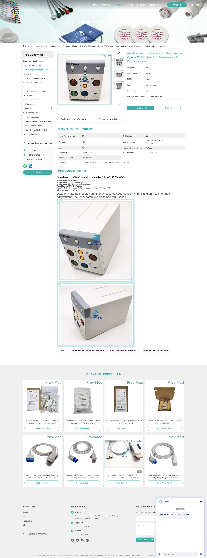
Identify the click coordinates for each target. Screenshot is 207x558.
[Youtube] (77, 541)
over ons (105, 5)
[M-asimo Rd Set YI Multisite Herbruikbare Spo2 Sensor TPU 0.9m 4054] (123, 399)
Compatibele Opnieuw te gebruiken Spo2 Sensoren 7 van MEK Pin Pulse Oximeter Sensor (123, 476)
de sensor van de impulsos (155, 350)
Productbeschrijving (108, 119)
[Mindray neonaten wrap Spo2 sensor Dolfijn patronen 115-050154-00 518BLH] (83, 399)
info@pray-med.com (35, 155)
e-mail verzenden (145, 540)
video (130, 5)
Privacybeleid (43, 555)
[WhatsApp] (25, 166)
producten (118, 5)
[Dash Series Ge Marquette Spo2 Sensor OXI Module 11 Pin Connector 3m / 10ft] (42, 454)
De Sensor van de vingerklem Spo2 (88, 350)
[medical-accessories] (87, 541)
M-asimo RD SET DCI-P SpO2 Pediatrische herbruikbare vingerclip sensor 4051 (42, 422)
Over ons (27, 517)
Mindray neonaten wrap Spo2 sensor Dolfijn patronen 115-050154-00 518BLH (83, 422)
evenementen (141, 5)
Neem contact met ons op (34, 534)
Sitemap (53, 555)
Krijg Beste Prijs (141, 108)
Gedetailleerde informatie (73, 119)
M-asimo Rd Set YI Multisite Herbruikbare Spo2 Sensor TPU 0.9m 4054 (124, 422)
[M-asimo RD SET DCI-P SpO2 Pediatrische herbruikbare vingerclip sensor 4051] (42, 399)
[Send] (201, 554)
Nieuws (26, 530)
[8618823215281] (82, 541)
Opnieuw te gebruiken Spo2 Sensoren (55, 46)
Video (25, 525)
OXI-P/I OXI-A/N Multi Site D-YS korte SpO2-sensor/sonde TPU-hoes (164, 422)
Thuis (95, 5)
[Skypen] (30, 166)
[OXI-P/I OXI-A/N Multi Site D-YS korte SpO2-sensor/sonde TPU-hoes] (164, 399)
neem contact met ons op (156, 5)
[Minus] (201, 501)
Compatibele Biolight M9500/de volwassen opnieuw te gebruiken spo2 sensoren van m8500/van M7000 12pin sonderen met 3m (83, 476)
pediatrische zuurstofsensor (123, 350)
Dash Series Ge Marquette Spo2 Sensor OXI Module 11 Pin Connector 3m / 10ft (42, 476)
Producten (35, 46)
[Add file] (159, 554)
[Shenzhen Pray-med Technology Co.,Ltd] (13, 5)
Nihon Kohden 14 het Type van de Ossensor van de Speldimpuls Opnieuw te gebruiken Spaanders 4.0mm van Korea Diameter (164, 476)
